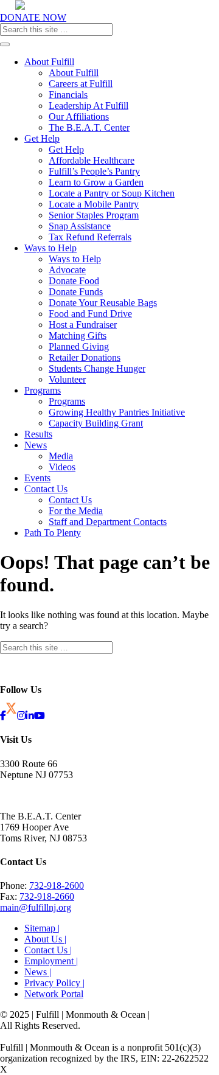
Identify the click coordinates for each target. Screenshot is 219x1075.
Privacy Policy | (54, 983)
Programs (42, 390)
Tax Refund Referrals (90, 237)
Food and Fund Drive (90, 313)
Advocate (67, 270)
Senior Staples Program (94, 215)
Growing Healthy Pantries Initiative (117, 412)
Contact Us (46, 489)
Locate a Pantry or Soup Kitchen (112, 193)
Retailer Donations (84, 357)
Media (61, 456)
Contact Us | (48, 950)
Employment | (51, 961)
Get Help (42, 138)
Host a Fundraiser (83, 324)
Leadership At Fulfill (88, 105)
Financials (68, 94)
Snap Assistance (80, 226)
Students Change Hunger (97, 368)
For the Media (76, 511)
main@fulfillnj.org (35, 907)
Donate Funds (76, 292)
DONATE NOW (33, 17)
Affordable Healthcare (91, 160)
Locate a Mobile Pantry (94, 204)
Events (37, 478)
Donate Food (74, 281)
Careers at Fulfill (81, 83)
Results (38, 434)
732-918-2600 (56, 885)
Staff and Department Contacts (108, 522)
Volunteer (67, 379)
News (35, 445)
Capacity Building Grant (96, 423)
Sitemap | (42, 928)
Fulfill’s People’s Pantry (94, 171)
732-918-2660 (46, 896)
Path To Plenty (52, 532)
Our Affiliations (79, 116)
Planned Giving (79, 346)
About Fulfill (49, 62)
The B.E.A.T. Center (89, 127)
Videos (62, 467)
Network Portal (53, 994)
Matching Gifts (77, 335)
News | (37, 972)
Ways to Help (50, 248)
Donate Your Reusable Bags (103, 302)
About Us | (45, 939)
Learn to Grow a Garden (96, 182)
